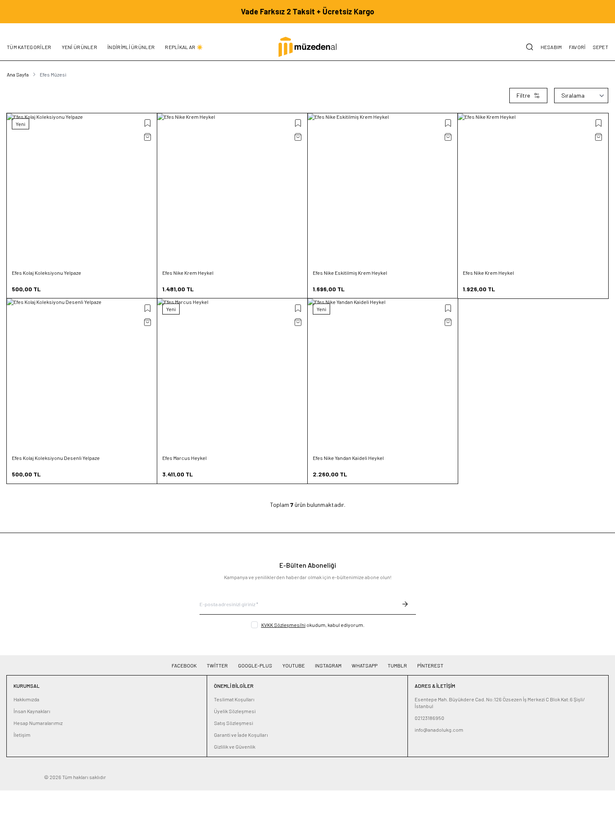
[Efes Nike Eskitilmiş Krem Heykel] (383, 188)
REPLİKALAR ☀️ (184, 47)
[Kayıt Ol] (405, 604)
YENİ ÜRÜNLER (80, 47)
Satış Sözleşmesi (233, 723)
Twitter (217, 665)
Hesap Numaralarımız (38, 723)
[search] (529, 47)
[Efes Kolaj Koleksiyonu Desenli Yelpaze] (82, 373)
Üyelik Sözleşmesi (235, 711)
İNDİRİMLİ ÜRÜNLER (131, 47)
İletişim (22, 735)
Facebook (184, 665)
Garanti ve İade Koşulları (241, 735)
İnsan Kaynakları (32, 711)
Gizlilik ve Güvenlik (234, 746)
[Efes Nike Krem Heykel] (232, 188)
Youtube (293, 665)
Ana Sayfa (18, 74)
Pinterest (430, 665)
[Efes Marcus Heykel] (232, 373)
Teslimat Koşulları (234, 699)
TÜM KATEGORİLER (29, 47)
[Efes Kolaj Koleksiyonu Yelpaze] (82, 188)
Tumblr (397, 665)
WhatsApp (364, 665)
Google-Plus (255, 665)
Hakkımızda (26, 699)
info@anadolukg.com (439, 730)
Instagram (328, 665)
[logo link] (307, 47)
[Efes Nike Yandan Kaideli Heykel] (383, 373)
